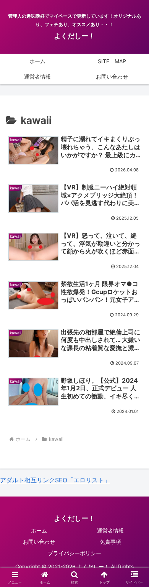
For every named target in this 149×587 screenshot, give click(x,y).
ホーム (39, 530)
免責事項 (110, 541)
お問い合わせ (39, 541)
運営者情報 (110, 530)
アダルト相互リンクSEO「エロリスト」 (55, 480)
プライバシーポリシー (74, 553)
